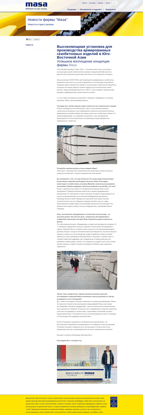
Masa (29, 39)
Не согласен (114, 402)
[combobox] (115, 3)
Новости (84, 3)
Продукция (72, 9)
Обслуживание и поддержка (91, 9)
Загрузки (100, 3)
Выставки (93, 3)
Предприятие (110, 9)
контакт (108, 3)
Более (114, 406)
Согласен (114, 398)
